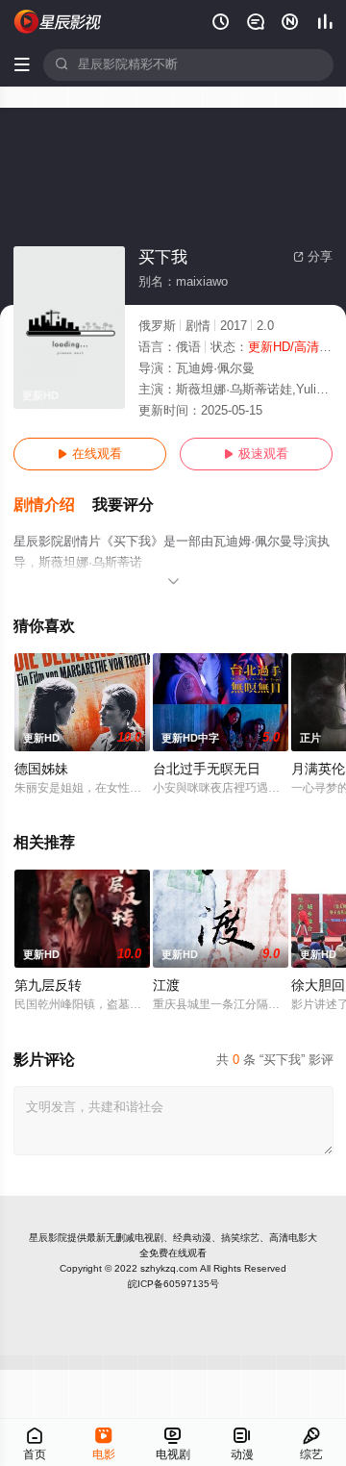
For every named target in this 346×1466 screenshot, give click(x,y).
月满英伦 (318, 769)
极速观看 (256, 454)
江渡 (166, 985)
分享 (313, 257)
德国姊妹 (41, 769)
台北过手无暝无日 (206, 769)
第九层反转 (48, 985)
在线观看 (90, 454)
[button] (52, 505)
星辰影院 (48, 1237)
